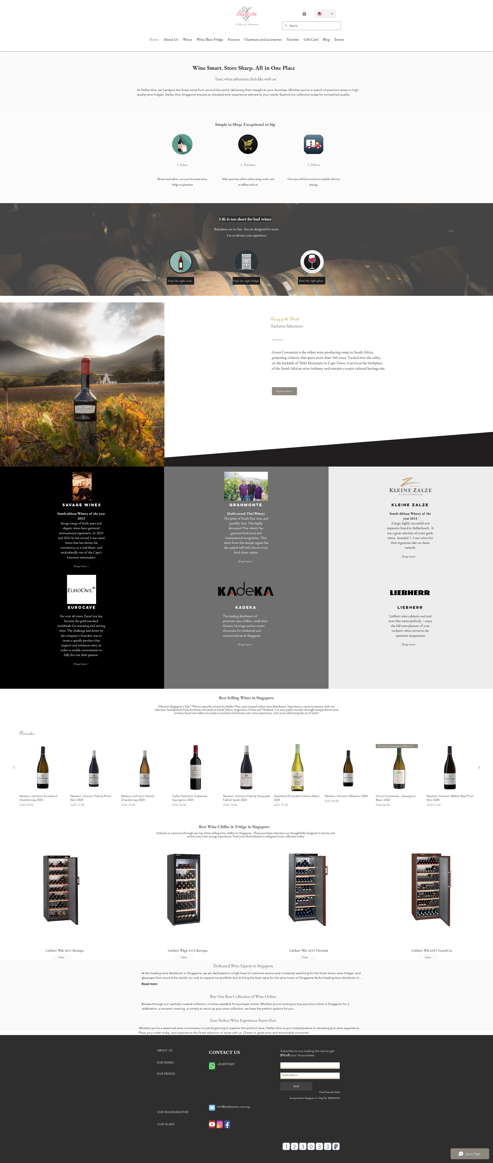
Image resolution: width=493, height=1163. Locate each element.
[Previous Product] (14, 767)
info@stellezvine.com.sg (233, 1106)
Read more (149, 984)
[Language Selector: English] (325, 13)
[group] (246, 775)
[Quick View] (42, 767)
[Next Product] (479, 767)
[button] (304, 13)
